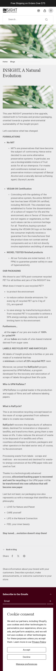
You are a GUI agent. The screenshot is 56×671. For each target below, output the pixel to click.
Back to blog (11, 549)
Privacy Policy (39, 642)
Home (5, 62)
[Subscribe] (50, 601)
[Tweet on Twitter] (18, 556)
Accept (26, 649)
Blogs (12, 62)
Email (7, 601)
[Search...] (46, 19)
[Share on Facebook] (12, 556)
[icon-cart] (45, 10)
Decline (26, 657)
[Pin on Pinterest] (24, 556)
